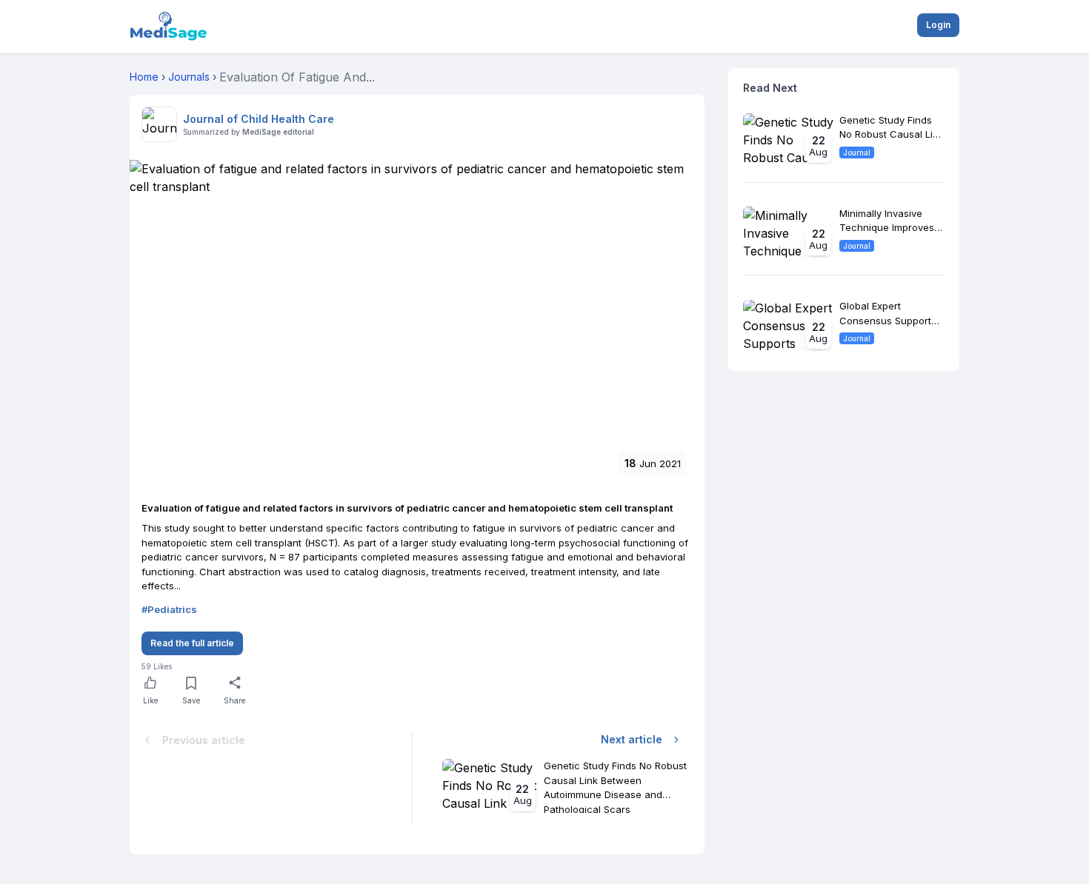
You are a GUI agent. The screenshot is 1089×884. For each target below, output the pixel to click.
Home (144, 76)
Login (938, 24)
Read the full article (192, 643)
